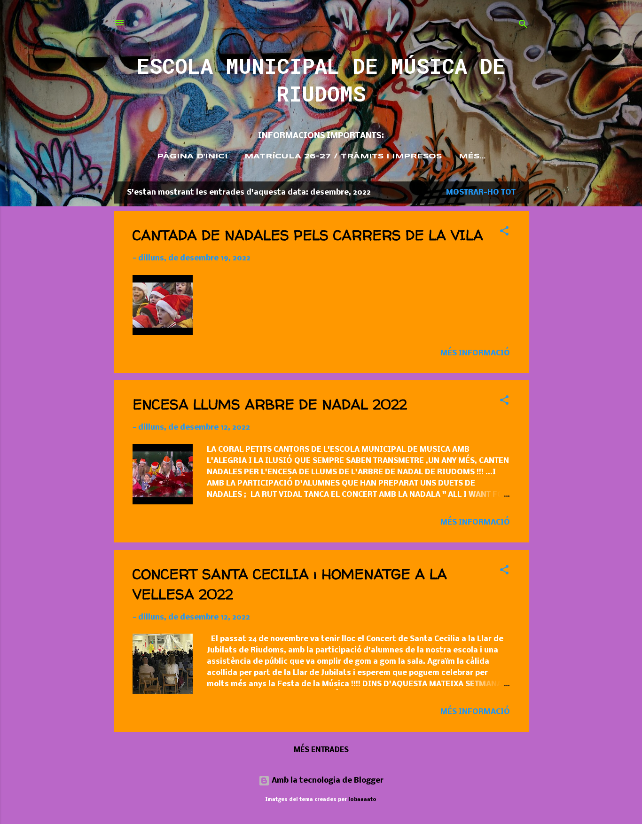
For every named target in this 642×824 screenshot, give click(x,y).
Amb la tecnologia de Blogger (327, 781)
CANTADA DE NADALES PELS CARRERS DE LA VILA (308, 234)
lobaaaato (362, 799)
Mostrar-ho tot (481, 192)
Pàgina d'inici (192, 156)
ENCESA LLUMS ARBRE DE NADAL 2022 (270, 404)
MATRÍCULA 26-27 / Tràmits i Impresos (343, 156)
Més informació (475, 353)
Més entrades (321, 750)
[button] (504, 232)
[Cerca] (523, 25)
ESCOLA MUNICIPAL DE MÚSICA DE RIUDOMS (321, 79)
